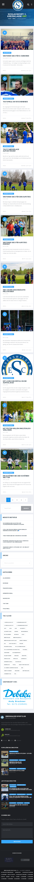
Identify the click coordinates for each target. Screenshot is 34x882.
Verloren (17, 670)
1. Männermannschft (21, 622)
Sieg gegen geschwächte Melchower (14, 290)
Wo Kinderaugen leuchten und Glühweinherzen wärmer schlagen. (13, 524)
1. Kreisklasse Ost (8, 622)
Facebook (5, 740)
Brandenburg (24, 631)
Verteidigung (25, 670)
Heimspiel (24, 655)
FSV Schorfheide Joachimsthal (12, 649)
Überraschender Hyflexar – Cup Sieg (20, 753)
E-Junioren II (17, 878)
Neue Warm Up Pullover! (16, 770)
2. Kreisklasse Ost (9, 625)
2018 (10, 628)
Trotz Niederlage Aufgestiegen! (11, 150)
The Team (5, 603)
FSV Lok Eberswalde (20, 646)
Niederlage (7, 664)
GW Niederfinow (16, 652)
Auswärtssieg (7, 631)
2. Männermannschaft (22, 625)
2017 (5, 628)
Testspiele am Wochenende (15, 102)
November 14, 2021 (7, 58)
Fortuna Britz (12, 643)
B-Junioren (30, 874)
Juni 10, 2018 (5, 153)
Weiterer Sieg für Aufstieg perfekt (15, 243)
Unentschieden (8, 670)
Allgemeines (6, 578)
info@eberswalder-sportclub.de (12, 730)
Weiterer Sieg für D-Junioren (16, 56)
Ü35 (15, 673)
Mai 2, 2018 (5, 432)
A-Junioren (23, 876)
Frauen (21, 643)
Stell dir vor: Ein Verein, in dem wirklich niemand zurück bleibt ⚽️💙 (15, 530)
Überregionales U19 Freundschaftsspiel (15, 762)
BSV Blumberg (7, 634)
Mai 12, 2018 (5, 337)
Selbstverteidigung (24, 664)
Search (26, 508)
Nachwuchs (6, 598)
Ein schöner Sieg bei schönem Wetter (16, 476)
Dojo (23, 634)
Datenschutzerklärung (7, 872)
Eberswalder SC (17, 637)
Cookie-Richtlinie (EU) (27, 872)
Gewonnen (6, 652)
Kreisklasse (7, 658)
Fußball (25, 649)
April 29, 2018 (6, 479)
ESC (5, 643)
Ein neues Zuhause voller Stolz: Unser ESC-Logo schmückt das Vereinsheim (16, 541)
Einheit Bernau (23, 640)
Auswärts (22, 628)
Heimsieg (16, 655)
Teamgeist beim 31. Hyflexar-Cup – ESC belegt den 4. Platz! (16, 547)
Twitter (11, 740)
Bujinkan (5, 583)
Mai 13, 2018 (5, 293)
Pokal (14, 664)
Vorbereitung (7, 673)
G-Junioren (30, 876)
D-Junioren (4, 874)
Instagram (18, 740)
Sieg (22, 667)
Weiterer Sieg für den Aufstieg (17, 197)
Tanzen (17, 876)
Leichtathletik (11, 874)
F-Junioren (10, 878)
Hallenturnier (7, 655)
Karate (3, 876)
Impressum (18, 872)
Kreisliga (15, 658)
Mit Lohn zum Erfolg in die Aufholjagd (15, 382)
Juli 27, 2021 (5, 103)
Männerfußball (8, 593)
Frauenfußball (7, 588)
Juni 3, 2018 (5, 199)
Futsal (12, 876)
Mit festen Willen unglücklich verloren (16, 429)
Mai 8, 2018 (5, 384)
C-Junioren (30, 878)
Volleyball (6, 608)
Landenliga (24, 658)
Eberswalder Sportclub (10, 640)
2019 (16, 628)
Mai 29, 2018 (5, 246)
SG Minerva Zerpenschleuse (11, 667)
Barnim (16, 631)
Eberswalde (7, 637)
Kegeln (8, 876)
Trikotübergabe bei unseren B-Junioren (15, 535)
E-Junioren (23, 878)
